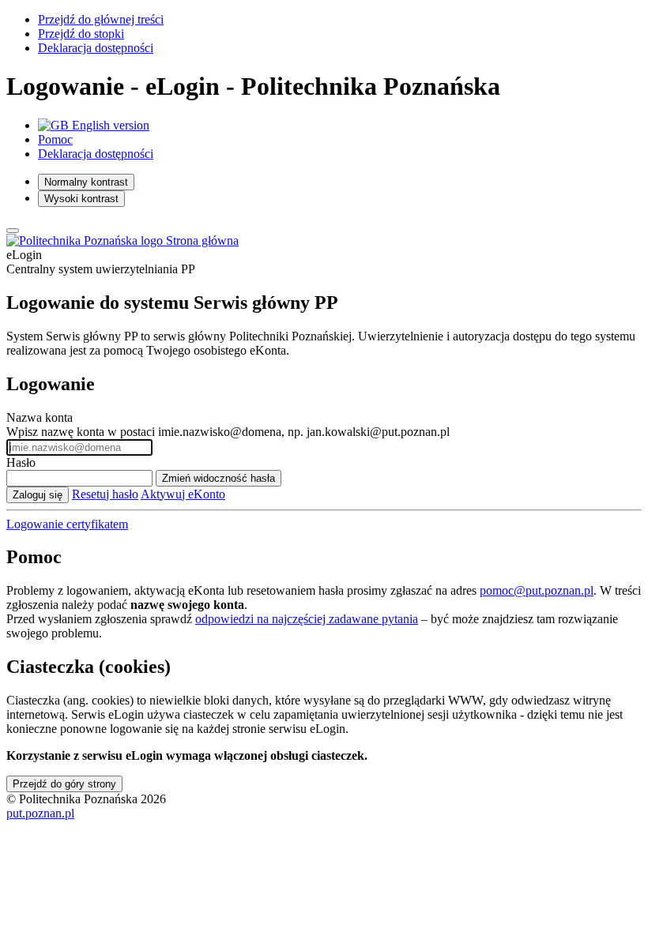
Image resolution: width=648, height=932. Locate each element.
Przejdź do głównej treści (101, 19)
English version (109, 125)
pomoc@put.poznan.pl (536, 590)
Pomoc (55, 139)
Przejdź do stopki (81, 33)
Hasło (21, 462)
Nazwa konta (39, 417)
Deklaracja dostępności (95, 47)
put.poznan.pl (40, 813)
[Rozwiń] (12, 230)
